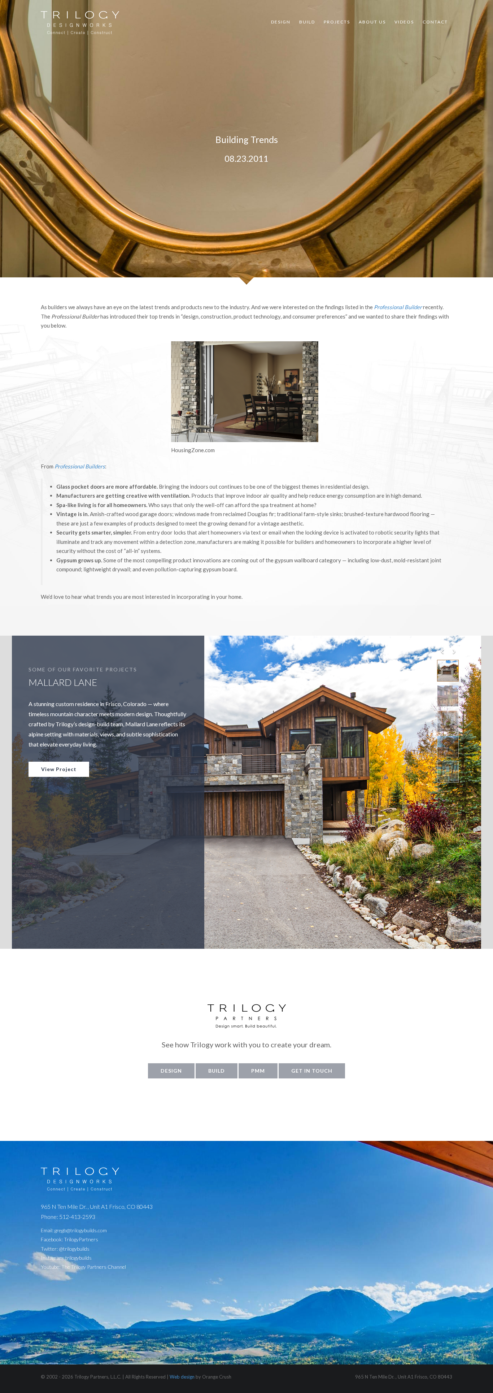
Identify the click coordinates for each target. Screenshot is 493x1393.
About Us (372, 22)
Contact (435, 22)
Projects (337, 22)
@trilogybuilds (74, 1249)
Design (281, 22)
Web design (182, 1377)
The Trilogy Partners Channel (93, 1267)
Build (307, 22)
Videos (404, 22)
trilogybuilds (78, 1258)
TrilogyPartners (81, 1239)
